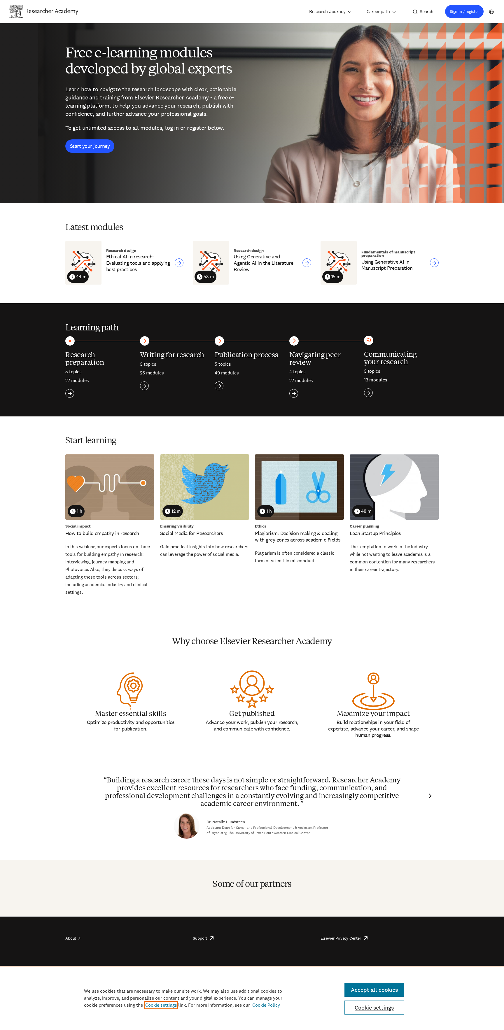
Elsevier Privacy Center (341, 938)
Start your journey (90, 146)
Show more (69, 393)
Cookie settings (161, 1005)
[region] (252, 998)
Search (426, 11)
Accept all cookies (374, 990)
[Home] (52, 11)
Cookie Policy (266, 1005)
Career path (378, 11)
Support (200, 938)
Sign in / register (464, 11)
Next (429, 795)
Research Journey (327, 11)
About (70, 938)
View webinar (179, 263)
